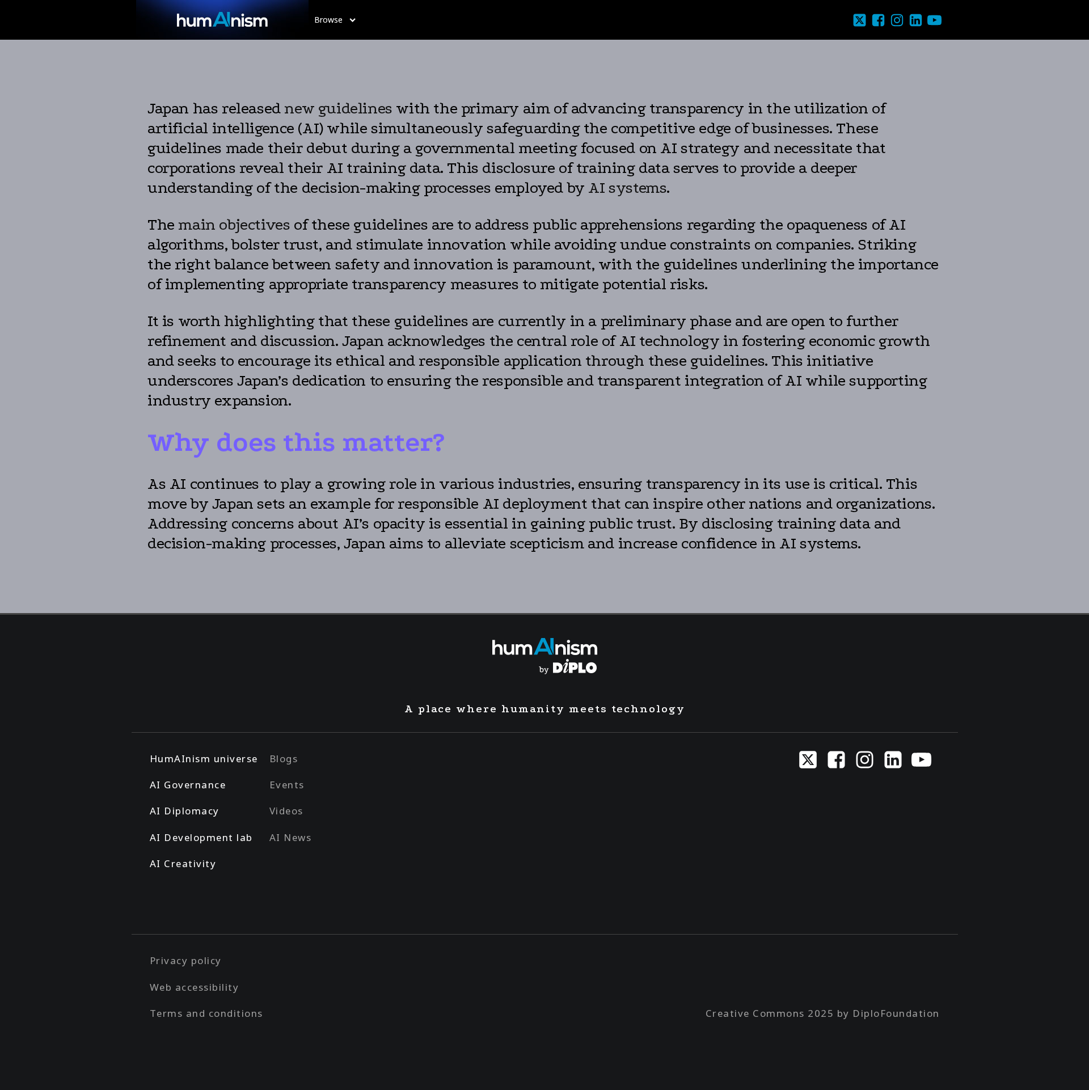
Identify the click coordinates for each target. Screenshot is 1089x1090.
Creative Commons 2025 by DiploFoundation (823, 1013)
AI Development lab (201, 837)
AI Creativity (183, 863)
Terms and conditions (206, 1013)
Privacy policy (186, 960)
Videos (286, 810)
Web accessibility (194, 987)
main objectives (234, 225)
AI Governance (188, 784)
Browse (328, 19)
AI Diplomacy (185, 810)
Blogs (283, 758)
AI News (290, 837)
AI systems (627, 188)
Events (287, 784)
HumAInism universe (204, 758)
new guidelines (336, 108)
